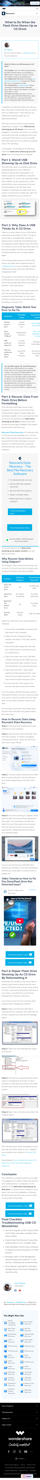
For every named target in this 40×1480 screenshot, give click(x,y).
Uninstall (32, 1470)
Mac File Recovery (28, 1329)
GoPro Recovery (11, 1341)
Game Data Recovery (12, 1335)
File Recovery (29, 1362)
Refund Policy (23, 1470)
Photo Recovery (28, 1367)
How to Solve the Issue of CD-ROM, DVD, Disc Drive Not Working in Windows (20, 1163)
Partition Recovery (11, 1379)
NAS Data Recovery (11, 1373)
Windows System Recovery (11, 1391)
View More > (32, 890)
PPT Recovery (13, 1351)
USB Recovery (28, 53)
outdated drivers (8, 266)
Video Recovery (11, 1367)
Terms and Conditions (12, 1465)
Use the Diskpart (23, 85)
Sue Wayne (8, 50)
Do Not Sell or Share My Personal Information (20, 1467)
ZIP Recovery (29, 1351)
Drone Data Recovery (29, 1341)
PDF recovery (13, 1346)
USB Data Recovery (28, 1379)
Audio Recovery (11, 1362)
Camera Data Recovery (29, 1335)
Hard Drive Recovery (12, 1384)
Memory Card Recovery (29, 1384)
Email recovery (30, 1346)
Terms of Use (31, 1465)
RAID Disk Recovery (28, 1391)
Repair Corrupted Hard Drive (12, 1323)
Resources (11, 1302)
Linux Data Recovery (28, 1373)
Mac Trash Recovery (11, 1329)
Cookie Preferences (11, 1470)
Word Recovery (11, 1356)
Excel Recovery (28, 1356)
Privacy (23, 1465)
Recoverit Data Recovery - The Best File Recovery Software (20, 468)
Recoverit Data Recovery (13, 432)
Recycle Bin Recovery (29, 1323)
